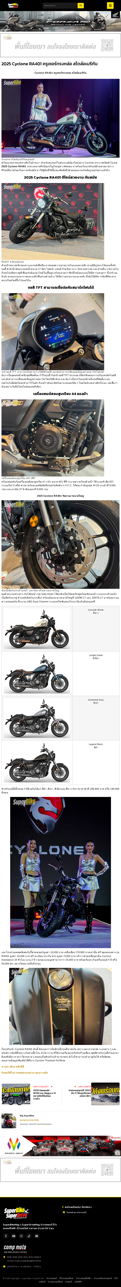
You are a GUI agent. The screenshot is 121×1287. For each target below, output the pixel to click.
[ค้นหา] (81, 5)
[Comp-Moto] (15, 1248)
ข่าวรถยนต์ (51, 1278)
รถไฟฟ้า (78, 1281)
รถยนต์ (68, 1281)
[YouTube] (14, 1236)
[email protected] (29, 1120)
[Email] (37, 1236)
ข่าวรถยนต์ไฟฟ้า (83, 1278)
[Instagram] (21, 1236)
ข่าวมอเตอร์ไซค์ (55, 1281)
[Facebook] (6, 1236)
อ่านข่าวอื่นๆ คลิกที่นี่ (12, 1066)
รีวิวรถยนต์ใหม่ (66, 1278)
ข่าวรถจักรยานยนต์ (103, 1278)
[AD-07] (60, 45)
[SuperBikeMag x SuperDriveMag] (17, 1213)
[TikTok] (29, 1236)
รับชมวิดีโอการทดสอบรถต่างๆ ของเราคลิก (24, 1072)
